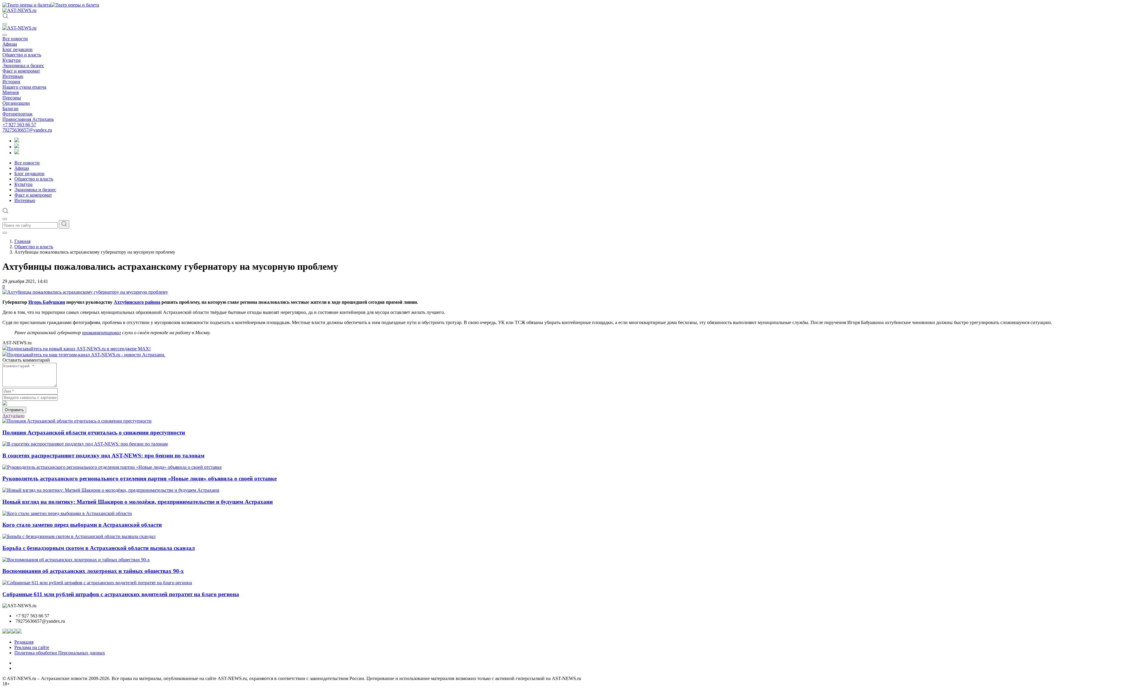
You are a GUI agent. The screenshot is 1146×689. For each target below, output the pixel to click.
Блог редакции (17, 49)
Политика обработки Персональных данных (59, 652)
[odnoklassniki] (16, 146)
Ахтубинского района (137, 302)
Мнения (10, 92)
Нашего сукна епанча (24, 87)
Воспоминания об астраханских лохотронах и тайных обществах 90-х (93, 571)
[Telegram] (16, 140)
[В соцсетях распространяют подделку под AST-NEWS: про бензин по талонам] (85, 443)
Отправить (14, 410)
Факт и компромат (21, 70)
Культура (11, 60)
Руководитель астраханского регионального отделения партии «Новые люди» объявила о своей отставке (139, 478)
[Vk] (16, 152)
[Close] (4, 35)
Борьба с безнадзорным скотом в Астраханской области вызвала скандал (98, 548)
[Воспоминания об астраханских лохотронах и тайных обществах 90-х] (76, 559)
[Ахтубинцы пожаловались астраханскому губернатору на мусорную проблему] (85, 292)
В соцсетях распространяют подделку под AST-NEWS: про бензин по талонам (103, 455)
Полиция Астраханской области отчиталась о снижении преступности (93, 432)
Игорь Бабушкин (46, 302)
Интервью (12, 76)
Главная (22, 241)
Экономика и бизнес (23, 65)
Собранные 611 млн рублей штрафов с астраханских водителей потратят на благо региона (120, 594)
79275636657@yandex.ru (27, 129)
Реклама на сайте (31, 647)
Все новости (15, 38)
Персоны (11, 97)
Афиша (9, 44)
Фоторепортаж (17, 113)
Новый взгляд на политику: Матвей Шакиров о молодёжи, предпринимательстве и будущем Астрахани (137, 502)
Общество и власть (21, 54)
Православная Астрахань (28, 119)
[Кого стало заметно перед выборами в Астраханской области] (67, 513)
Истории (11, 81)
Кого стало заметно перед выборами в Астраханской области (82, 525)
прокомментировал (101, 332)
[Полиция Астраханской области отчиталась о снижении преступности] (77, 420)
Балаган (10, 108)
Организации (16, 103)
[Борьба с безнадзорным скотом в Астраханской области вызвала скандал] (78, 536)
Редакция (23, 642)
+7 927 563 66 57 (19, 124)
